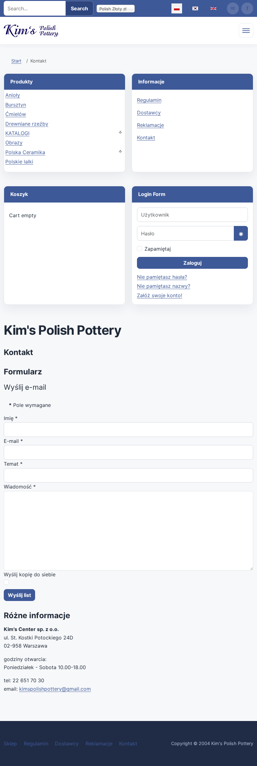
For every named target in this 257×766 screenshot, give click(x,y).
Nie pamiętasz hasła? (162, 277)
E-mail (13, 441)
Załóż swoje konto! (159, 295)
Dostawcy (149, 112)
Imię (11, 418)
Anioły (12, 95)
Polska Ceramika (25, 152)
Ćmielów (15, 114)
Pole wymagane (30, 405)
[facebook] (247, 8)
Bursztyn (15, 105)
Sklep (10, 743)
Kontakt (146, 137)
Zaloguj (192, 263)
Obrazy (14, 142)
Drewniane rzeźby (26, 124)
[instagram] (233, 8)
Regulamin (149, 100)
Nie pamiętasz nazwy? (163, 286)
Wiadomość (20, 486)
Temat (13, 464)
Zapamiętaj (157, 249)
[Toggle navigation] (246, 30)
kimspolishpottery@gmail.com (55, 689)
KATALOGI (17, 133)
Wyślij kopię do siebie (29, 574)
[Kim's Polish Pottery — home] (31, 31)
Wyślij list (19, 595)
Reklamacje (150, 125)
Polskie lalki (19, 161)
